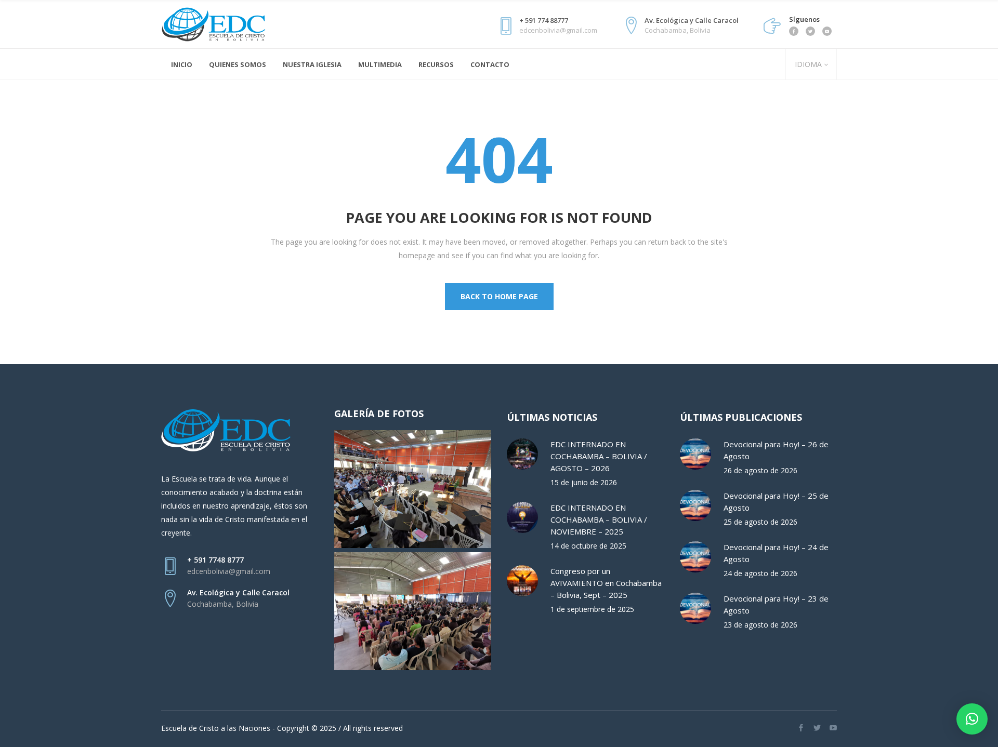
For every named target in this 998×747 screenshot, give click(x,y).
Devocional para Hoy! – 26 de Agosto (776, 450)
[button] (972, 719)
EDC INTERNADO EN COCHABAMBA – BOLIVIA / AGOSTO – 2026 (598, 456)
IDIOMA (807, 64)
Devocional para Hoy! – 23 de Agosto (776, 604)
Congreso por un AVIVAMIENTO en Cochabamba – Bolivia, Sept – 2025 (606, 583)
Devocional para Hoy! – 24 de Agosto (776, 553)
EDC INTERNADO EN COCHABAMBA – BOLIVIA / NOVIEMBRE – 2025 (598, 519)
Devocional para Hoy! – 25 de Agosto (776, 501)
